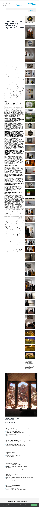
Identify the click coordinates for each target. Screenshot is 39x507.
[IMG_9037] (30, 109)
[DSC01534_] (30, 337)
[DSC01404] (30, 167)
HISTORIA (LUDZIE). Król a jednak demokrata (13, 458)
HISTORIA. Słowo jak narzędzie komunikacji (13, 455)
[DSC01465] (30, 261)
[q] (30, 70)
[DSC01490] (30, 307)
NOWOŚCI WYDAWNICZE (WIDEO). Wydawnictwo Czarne (15, 460)
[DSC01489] (30, 300)
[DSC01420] (30, 182)
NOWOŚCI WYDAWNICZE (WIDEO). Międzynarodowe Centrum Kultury (17, 463)
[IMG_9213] (30, 253)
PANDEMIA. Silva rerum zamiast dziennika (13, 485)
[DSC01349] (30, 78)
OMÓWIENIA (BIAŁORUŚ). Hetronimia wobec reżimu (14, 474)
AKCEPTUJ (34, 505)
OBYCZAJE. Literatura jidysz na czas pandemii (13, 449)
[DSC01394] (30, 85)
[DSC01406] (30, 174)
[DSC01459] (30, 246)
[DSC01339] (30, 47)
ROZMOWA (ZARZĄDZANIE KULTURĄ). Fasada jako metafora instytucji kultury (19, 440)
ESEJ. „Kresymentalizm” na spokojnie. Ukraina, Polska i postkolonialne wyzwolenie (20, 428)
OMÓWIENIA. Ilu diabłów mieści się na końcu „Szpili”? (15, 469)
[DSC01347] (30, 130)
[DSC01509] (30, 314)
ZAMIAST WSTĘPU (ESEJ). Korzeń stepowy (13, 425)
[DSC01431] (30, 208)
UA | (7, 3)
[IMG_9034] (30, 100)
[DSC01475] (30, 292)
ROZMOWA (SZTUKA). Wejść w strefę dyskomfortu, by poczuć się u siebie (18, 437)
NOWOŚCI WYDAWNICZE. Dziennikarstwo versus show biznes (16, 466)
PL (9, 3)
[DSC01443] (30, 223)
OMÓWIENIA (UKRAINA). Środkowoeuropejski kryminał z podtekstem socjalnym (19, 477)
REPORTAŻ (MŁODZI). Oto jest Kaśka (12, 480)
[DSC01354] (30, 145)
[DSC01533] (30, 330)
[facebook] (3, 5)
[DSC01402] (30, 160)
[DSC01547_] (30, 352)
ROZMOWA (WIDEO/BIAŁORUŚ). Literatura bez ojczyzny (15, 444)
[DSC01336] (30, 25)
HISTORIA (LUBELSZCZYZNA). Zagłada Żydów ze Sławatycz (15, 452)
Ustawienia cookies (4, 505)
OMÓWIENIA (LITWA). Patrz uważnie (12, 471)
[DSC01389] (30, 63)
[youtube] (5, 5)
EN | (4, 3)
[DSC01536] (30, 345)
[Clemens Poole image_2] (30, 198)
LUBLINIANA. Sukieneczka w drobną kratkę (13, 488)
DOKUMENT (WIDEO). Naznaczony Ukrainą (13, 431)
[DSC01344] (30, 122)
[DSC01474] (30, 277)
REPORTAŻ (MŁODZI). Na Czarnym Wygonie (13, 482)
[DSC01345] (30, 15)
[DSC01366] (30, 152)
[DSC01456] (30, 238)
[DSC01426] (30, 189)
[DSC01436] (30, 216)
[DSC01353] (30, 137)
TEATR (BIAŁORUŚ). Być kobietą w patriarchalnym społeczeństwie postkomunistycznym (20, 447)
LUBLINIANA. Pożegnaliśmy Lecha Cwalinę (13, 491)
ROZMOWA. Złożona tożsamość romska (12, 434)
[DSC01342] (30, 40)
